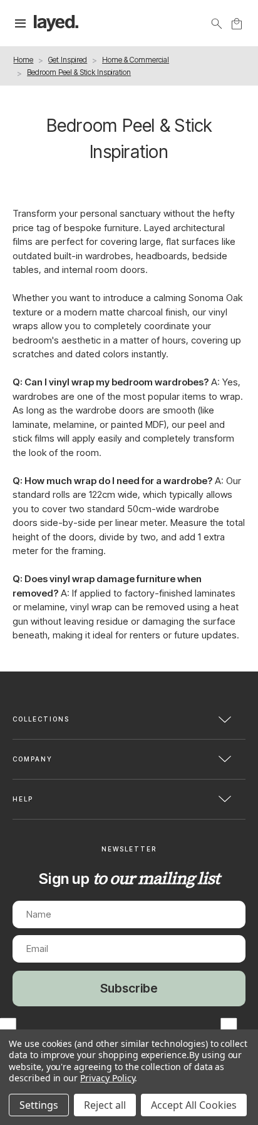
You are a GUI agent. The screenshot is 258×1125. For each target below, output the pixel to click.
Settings (38, 1105)
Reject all (105, 1105)
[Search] (216, 23)
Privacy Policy (107, 1078)
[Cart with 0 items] (236, 23)
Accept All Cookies (194, 1105)
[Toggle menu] (21, 24)
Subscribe (129, 988)
